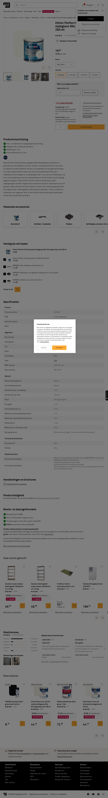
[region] (55, 336)
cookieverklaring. (44, 342)
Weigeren (44, 347)
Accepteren (59, 347)
